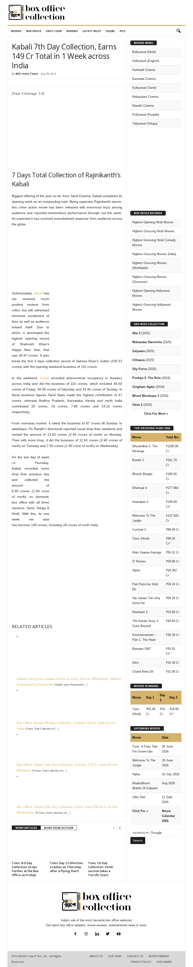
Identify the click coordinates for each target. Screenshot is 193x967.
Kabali (38, 293)
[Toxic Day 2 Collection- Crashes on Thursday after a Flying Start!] (67, 847)
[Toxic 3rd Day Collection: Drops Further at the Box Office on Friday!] (29, 847)
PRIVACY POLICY (141, 961)
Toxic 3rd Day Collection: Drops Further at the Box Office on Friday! (25, 869)
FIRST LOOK (54, 31)
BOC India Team (27, 73)
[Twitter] (107, 934)
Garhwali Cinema (143, 70)
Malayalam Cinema (145, 96)
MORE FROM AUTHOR (58, 827)
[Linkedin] (97, 934)
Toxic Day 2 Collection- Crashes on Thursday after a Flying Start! (67, 867)
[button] (178, 31)
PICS (122, 31)
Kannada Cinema (144, 79)
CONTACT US (135, 956)
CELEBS (110, 31)
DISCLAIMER (164, 961)
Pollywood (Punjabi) (145, 114)
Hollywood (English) (145, 61)
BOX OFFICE (33, 31)
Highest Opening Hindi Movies (152, 222)
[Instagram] (86, 934)
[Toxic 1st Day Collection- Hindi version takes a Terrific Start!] (105, 847)
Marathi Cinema (143, 105)
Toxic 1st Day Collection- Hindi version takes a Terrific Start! (100, 869)
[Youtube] (118, 934)
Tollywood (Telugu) (144, 123)
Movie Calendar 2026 (168, 816)
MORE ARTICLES (26, 827)
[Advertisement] (126, 12)
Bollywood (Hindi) (144, 52)
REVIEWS (72, 31)
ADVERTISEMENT (159, 956)
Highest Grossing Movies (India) (154, 254)
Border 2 (138, 460)
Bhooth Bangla (142, 474)
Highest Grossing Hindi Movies (153, 231)
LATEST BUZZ (92, 31)
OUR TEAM (114, 956)
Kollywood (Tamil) (144, 87)
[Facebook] (75, 934)
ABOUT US (96, 956)
